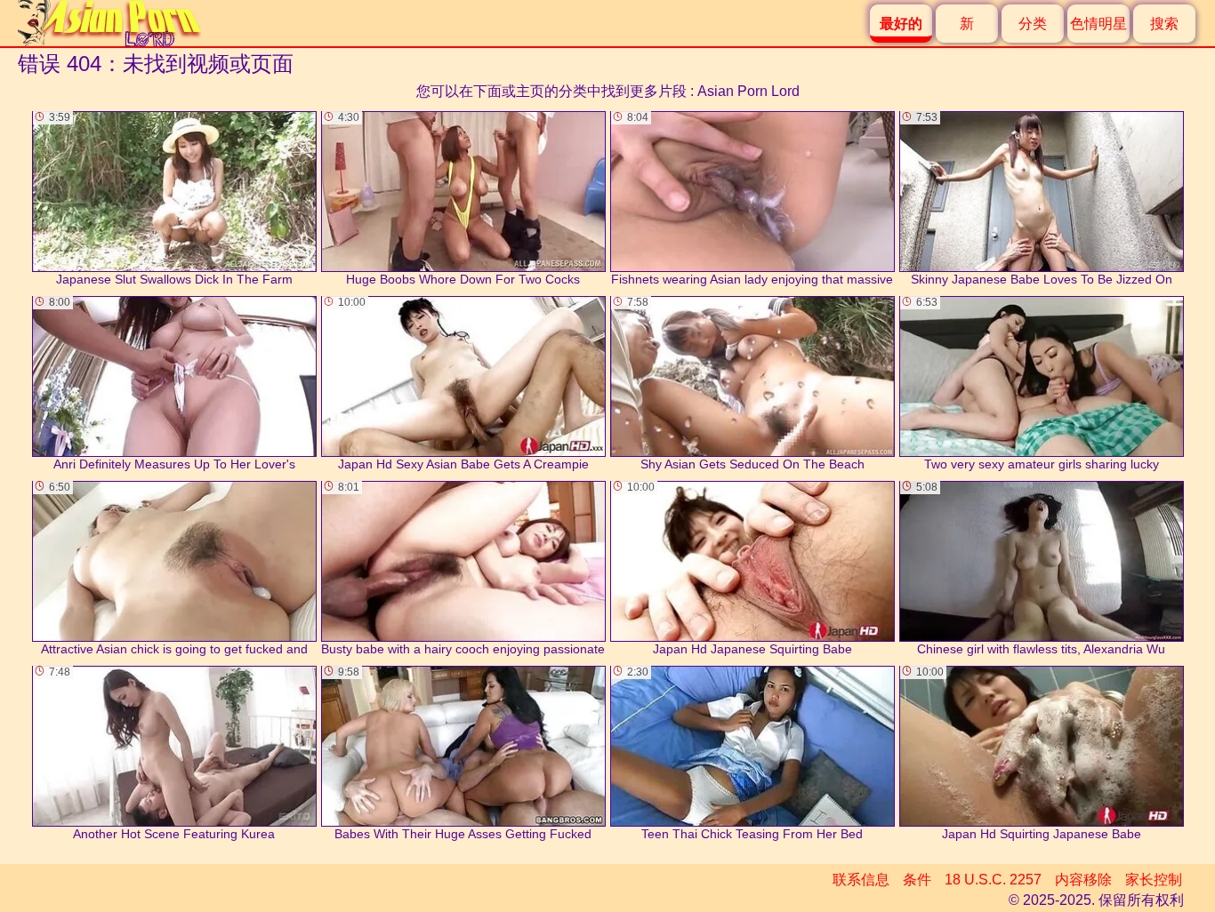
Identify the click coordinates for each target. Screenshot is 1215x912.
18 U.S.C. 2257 (993, 879)
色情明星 (1098, 23)
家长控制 (1153, 879)
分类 (1032, 23)
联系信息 (861, 879)
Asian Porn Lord (748, 91)
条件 (917, 879)
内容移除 (1083, 879)
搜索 (1164, 23)
